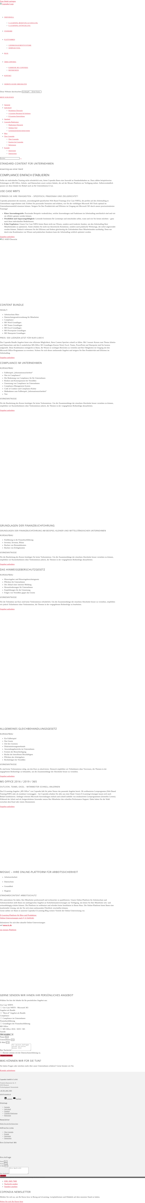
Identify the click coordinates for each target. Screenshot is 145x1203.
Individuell (7, 108)
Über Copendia (9, 136)
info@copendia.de (5, 1094)
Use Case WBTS (6, 1005)
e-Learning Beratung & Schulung (19, 113)
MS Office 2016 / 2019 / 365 (14, 1029)
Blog (5, 133)
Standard (7, 119)
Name (2, 1037)
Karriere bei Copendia (15, 142)
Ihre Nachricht (6, 1050)
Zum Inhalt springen (8, 1)
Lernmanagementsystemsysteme (19, 130)
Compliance (4, 1016)
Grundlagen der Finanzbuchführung (16, 1024)
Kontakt (7, 148)
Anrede (3, 1032)
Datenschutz (12, 153)
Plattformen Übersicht (15, 125)
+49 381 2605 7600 (6, 1091)
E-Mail (3, 1042)
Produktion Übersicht (15, 110)
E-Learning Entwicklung (16, 116)
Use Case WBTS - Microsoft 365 (15, 1008)
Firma (2, 1164)
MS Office (4, 1026)
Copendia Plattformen (11, 122)
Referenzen (12, 145)
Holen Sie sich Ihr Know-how (9, 1124)
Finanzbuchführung (7, 1021)
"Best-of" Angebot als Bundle (14, 1013)
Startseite (7, 105)
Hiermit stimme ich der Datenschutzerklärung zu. (22, 1053)
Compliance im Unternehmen (14, 1018)
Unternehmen (5, 1040)
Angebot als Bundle (7, 1010)
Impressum (12, 151)
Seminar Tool (12, 128)
